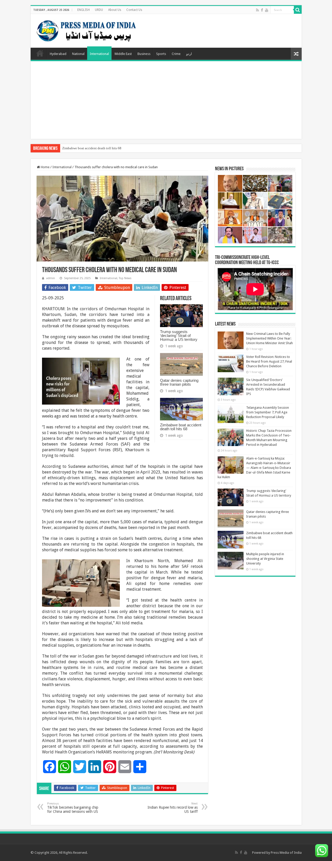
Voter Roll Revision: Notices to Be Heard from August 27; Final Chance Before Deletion (269, 361)
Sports (161, 54)
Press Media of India (286, 853)
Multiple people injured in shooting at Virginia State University (265, 558)
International (99, 54)
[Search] (298, 10)
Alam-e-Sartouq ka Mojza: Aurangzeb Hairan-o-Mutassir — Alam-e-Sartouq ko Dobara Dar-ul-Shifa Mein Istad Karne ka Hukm (254, 467)
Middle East (123, 54)
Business (143, 54)
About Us (114, 10)
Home (40, 53)
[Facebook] (262, 10)
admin (50, 278)
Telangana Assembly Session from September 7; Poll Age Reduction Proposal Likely (267, 412)
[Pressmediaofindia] (86, 30)
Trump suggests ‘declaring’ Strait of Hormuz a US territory (178, 335)
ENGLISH (83, 10)
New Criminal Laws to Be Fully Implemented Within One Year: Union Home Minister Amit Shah (269, 338)
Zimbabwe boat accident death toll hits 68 (91, 148)
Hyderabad (58, 54)
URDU (99, 10)
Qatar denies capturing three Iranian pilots (179, 382)
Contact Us (134, 10)
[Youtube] (267, 10)
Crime (176, 54)
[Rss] (257, 10)
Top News (125, 278)
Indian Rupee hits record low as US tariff (173, 808)
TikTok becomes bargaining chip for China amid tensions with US (72, 808)
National (78, 54)
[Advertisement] (166, 100)
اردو (189, 54)
